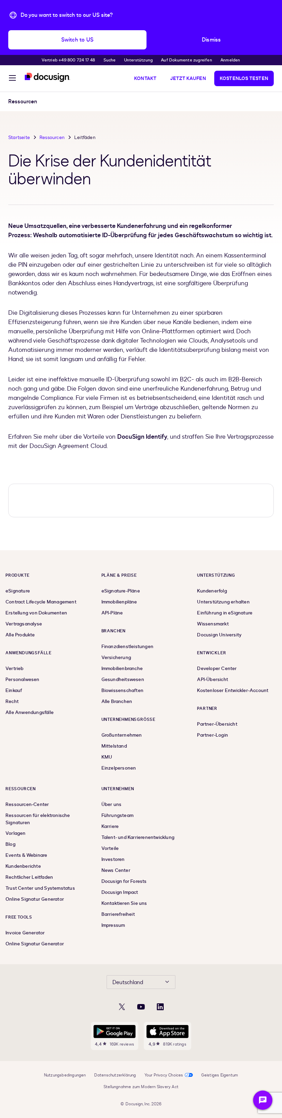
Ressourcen (52, 137)
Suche (110, 60)
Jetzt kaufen (188, 78)
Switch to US (77, 40)
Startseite (19, 137)
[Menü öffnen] (12, 79)
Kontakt (145, 78)
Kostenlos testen (244, 78)
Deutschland (127, 982)
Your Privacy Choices (163, 1075)
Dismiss (211, 40)
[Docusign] (47, 77)
